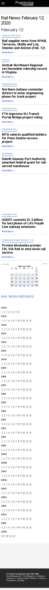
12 (30, 320)
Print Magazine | (29, 576)
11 (27, 320)
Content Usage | (23, 578)
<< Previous (5, 264)
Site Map (21, 580)
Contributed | (11, 580)
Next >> (45, 263)
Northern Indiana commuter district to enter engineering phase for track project (22, 95)
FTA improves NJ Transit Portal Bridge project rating (22, 117)
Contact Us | (10, 578)
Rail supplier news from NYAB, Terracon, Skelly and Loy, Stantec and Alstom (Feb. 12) (24, 46)
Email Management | (13, 576)
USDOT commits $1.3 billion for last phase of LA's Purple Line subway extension (23, 225)
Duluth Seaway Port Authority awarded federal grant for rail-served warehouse (24, 164)
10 (24, 320)
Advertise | (41, 576)
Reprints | (34, 578)
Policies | (42, 578)
